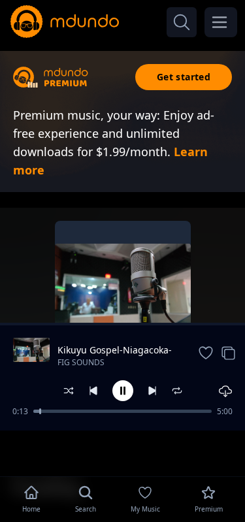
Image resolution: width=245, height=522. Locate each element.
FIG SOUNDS (81, 362)
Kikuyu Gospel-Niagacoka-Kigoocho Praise (114, 350)
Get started (183, 77)
